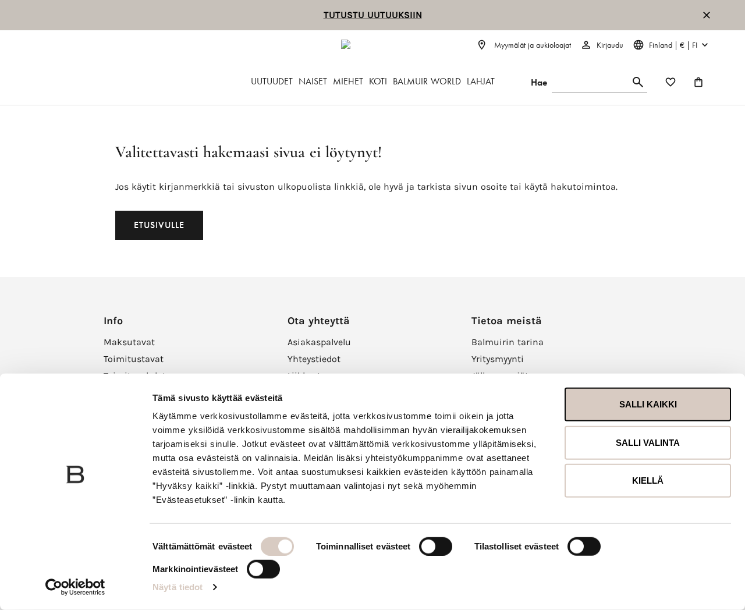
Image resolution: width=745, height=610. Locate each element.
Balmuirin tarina (507, 341)
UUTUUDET (272, 81)
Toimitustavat (134, 358)
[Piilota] (706, 15)
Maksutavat (129, 341)
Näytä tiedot (177, 587)
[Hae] (638, 82)
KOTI (378, 81)
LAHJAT (481, 81)
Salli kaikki (648, 404)
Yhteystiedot (314, 358)
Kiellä (648, 480)
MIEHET (348, 81)
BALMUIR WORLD (427, 81)
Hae (539, 82)
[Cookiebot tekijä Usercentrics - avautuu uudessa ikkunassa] (75, 587)
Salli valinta (648, 442)
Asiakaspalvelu (319, 341)
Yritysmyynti (497, 358)
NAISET (313, 81)
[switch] (435, 546)
